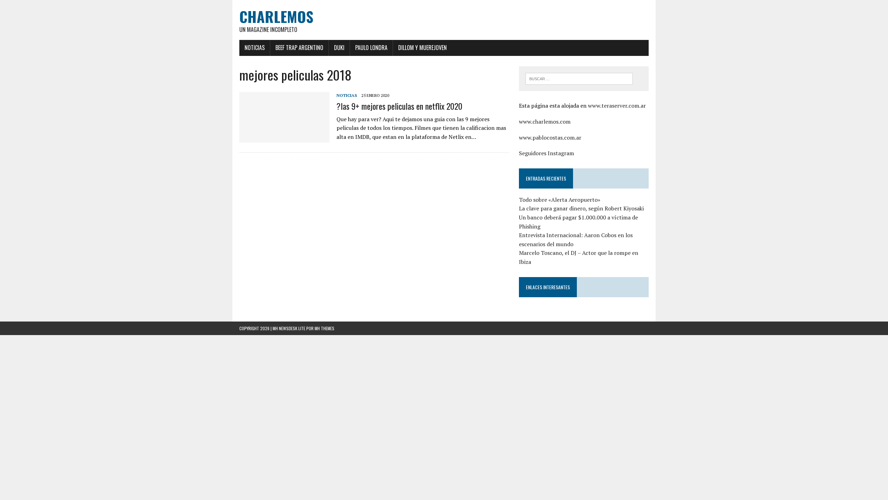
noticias (346, 95)
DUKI (339, 47)
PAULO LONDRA (371, 47)
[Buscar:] (579, 78)
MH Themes (324, 328)
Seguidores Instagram (546, 153)
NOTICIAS (255, 47)
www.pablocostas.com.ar (550, 137)
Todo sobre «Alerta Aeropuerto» (559, 199)
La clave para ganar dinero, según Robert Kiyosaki (581, 208)
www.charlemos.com (545, 121)
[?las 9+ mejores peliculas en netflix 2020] (284, 138)
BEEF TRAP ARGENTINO (299, 47)
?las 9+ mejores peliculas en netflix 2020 (399, 106)
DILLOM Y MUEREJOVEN (422, 47)
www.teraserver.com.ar (617, 105)
